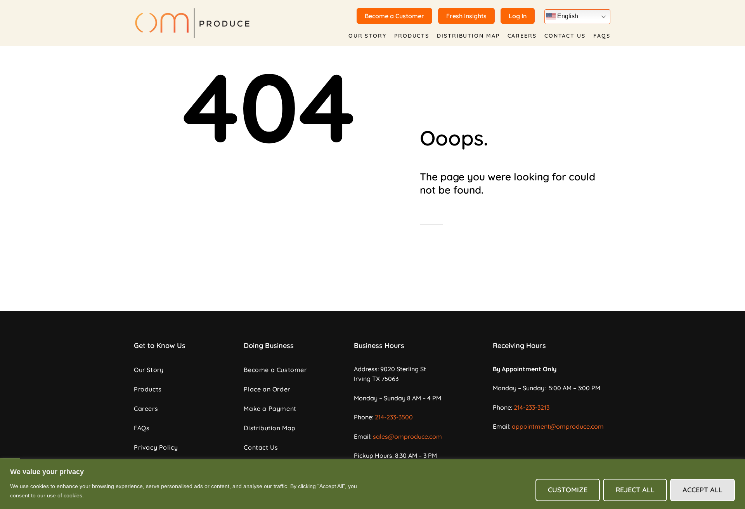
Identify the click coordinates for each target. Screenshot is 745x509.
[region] (372, 484)
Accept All (702, 489)
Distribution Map (468, 35)
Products (411, 35)
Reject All (635, 489)
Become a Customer (275, 370)
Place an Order (267, 389)
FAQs (601, 35)
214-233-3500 (394, 417)
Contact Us (565, 35)
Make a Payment (270, 408)
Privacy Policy (156, 447)
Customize (567, 489)
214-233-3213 (531, 407)
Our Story (367, 35)
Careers (522, 35)
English (567, 16)
